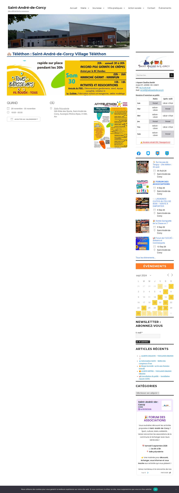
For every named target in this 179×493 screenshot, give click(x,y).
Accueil (73, 8)
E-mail (139, 333)
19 (155, 302)
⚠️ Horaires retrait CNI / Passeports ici (155, 142)
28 (166, 307)
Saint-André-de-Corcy (27, 7)
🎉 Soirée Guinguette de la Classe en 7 (162, 222)
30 (160, 286)
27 (160, 307)
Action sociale (134, 8)
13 (160, 297)
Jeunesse (97, 8)
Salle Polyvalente (61, 108)
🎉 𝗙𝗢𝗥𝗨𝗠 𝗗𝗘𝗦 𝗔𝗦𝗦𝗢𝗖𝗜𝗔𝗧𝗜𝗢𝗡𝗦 (161, 182)
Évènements (165, 8)
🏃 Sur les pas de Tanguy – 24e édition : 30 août (162, 164)
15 (171, 297)
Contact (151, 8)
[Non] (176, 489)
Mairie (83, 8)
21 (166, 302)
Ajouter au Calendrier (25, 119)
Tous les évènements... (146, 257)
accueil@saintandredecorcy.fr (152, 90)
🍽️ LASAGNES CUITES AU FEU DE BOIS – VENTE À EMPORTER (162, 202)
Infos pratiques (115, 8)
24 (144, 307)
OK (155, 489)
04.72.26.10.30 (144, 88)
